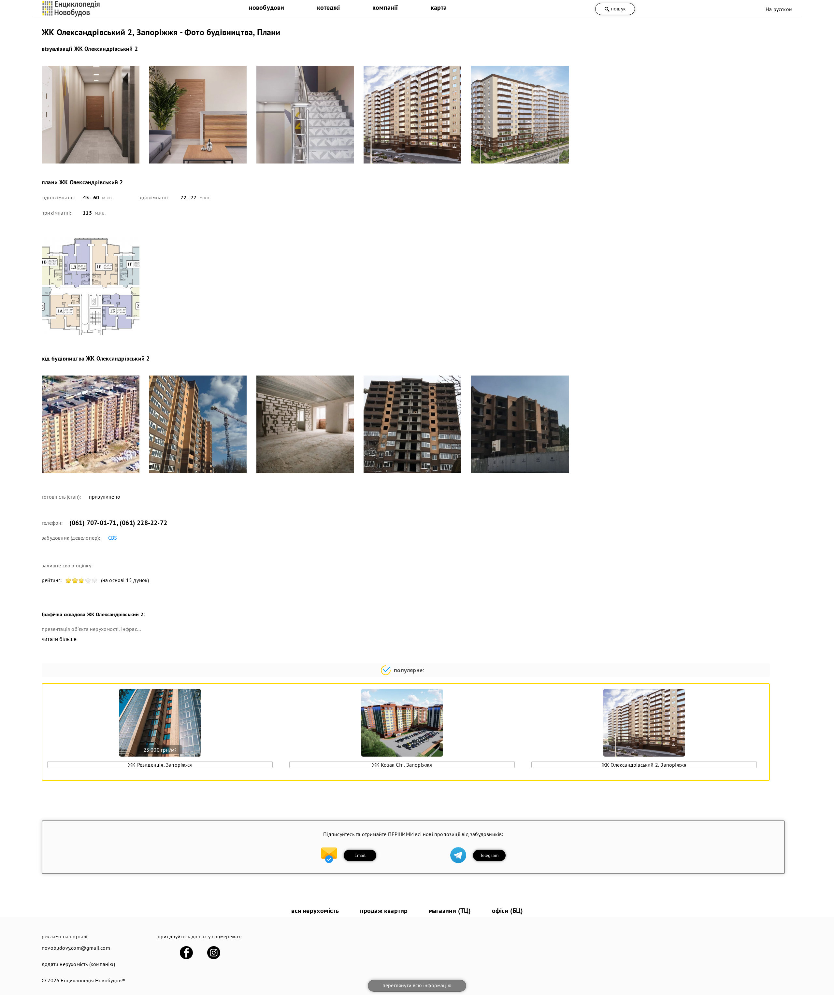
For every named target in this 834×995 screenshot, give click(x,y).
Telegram (489, 855)
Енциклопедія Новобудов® (93, 980)
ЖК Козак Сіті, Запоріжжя (402, 764)
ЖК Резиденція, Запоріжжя (160, 764)
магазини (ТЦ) (450, 910)
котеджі (328, 7)
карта (439, 7)
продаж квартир (384, 910)
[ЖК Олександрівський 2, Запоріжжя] (91, 114)
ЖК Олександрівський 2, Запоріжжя (644, 764)
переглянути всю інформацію (417, 985)
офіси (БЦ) (507, 910)
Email (360, 855)
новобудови (266, 7)
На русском (779, 9)
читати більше (59, 639)
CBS (112, 537)
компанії (385, 7)
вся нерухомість (315, 910)
